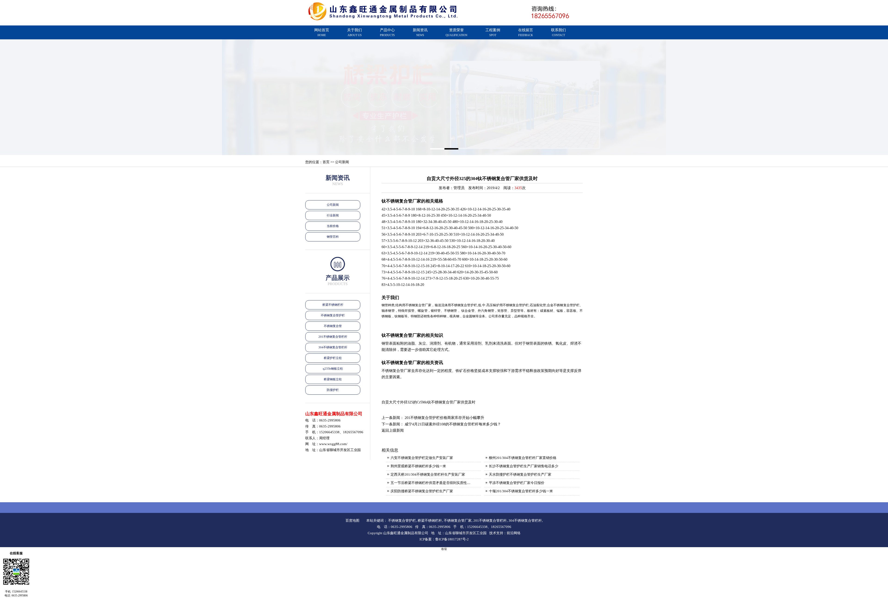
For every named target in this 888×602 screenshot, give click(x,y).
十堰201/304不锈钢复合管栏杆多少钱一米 (521, 491)
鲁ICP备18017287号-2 (452, 539)
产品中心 (387, 32)
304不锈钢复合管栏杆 (332, 347)
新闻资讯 (420, 32)
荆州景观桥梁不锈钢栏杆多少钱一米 (418, 466)
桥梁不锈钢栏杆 (332, 304)
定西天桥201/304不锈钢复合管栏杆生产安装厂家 (428, 474)
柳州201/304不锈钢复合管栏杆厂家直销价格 (522, 458)
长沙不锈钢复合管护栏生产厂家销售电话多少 (523, 466)
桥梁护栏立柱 (333, 358)
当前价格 (333, 226)
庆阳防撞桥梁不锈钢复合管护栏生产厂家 (422, 491)
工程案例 (492, 32)
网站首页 (321, 32)
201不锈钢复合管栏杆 (332, 336)
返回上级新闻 (393, 430)
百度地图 (352, 520)
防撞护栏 (333, 390)
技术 (492, 533)
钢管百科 (333, 236)
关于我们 (354, 32)
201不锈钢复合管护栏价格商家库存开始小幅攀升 (444, 418)
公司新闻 (333, 204)
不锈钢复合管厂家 (458, 520)
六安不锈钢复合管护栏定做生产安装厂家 (422, 458)
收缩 (444, 549)
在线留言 (525, 32)
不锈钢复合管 (333, 326)
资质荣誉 (456, 32)
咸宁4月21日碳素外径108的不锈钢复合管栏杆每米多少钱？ (453, 424)
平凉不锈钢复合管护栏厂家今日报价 (516, 483)
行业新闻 (333, 215)
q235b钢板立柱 (333, 368)
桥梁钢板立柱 (333, 379)
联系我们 (558, 32)
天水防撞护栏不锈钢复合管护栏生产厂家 (520, 474)
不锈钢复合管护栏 (333, 315)
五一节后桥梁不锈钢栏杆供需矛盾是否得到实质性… (430, 483)
